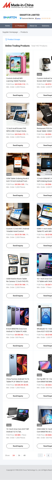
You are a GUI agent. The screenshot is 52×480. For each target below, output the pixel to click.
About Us (33, 25)
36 (19, 455)
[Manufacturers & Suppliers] (18, 5)
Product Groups (13, 39)
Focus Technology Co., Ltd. (32, 470)
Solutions (45, 25)
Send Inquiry (18, 95)
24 (14, 455)
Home (7, 25)
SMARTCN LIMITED (30, 15)
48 (24, 455)
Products (21, 25)
